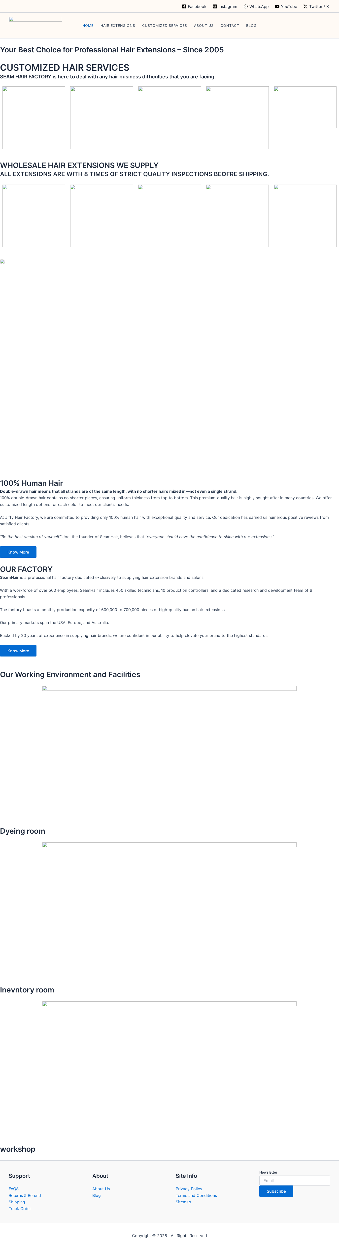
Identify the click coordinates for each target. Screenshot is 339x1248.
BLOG (251, 25)
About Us (101, 1188)
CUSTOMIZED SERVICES (164, 25)
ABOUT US (204, 25)
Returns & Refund (25, 1195)
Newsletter (268, 1172)
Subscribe (276, 1191)
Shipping (17, 1201)
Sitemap (183, 1201)
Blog (96, 1195)
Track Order (20, 1208)
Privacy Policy (189, 1188)
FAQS (14, 1188)
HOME (88, 25)
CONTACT (230, 25)
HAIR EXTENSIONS (118, 25)
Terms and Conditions (196, 1195)
